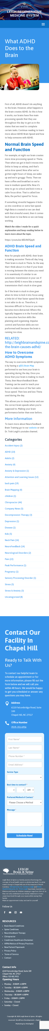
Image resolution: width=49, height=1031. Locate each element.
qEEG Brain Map (26, 365)
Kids (7, 534)
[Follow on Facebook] (4, 912)
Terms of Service (11, 954)
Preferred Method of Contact (20, 797)
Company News (12, 508)
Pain (7, 559)
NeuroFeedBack (12, 546)
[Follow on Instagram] (15, 912)
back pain (9, 483)
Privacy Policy (10, 951)
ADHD (8, 452)
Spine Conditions (11, 929)
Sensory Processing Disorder (19, 578)
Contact (7, 958)
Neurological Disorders (16, 553)
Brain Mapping (12, 490)
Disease (9, 527)
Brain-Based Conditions (14, 926)
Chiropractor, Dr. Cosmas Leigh (22, 887)
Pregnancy (10, 571)
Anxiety (8, 464)
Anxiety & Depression (15, 471)
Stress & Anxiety (13, 590)
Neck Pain (10, 540)
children (9, 496)
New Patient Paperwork (14, 947)
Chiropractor (11, 502)
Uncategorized (12, 597)
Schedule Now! (24, 835)
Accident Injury (12, 445)
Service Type (12, 772)
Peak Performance (14, 565)
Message (11, 810)
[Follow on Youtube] (10, 912)
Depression (10, 521)
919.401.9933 (13, 976)
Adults (8, 458)
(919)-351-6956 (18, 727)
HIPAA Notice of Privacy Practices (18, 944)
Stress (8, 584)
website (33, 427)
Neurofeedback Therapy (14, 933)
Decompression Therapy (17, 515)
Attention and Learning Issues (19, 477)
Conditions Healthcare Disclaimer (18, 940)
